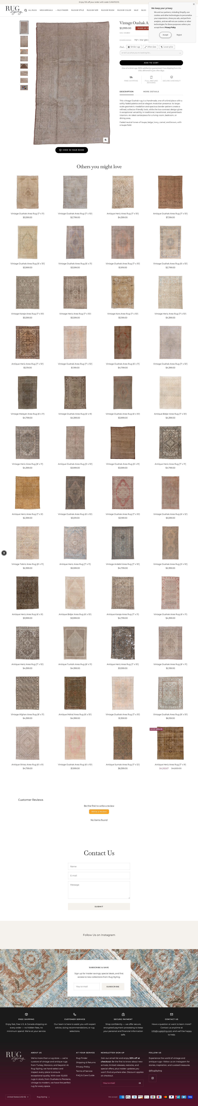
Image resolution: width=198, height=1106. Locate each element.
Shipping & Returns (85, 1062)
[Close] (193, 4)
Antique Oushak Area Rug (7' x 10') (170, 213)
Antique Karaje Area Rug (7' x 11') (123, 614)
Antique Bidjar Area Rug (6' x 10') (75, 614)
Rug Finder (62, 10)
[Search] (26, 10)
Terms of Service (84, 1071)
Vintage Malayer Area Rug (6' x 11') (27, 414)
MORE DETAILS (151, 91)
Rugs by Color (124, 10)
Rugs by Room (107, 10)
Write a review (99, 811)
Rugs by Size (92, 10)
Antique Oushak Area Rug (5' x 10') (75, 464)
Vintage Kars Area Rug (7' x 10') (122, 313)
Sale (136, 10)
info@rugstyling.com (162, 1031)
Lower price (168, 47)
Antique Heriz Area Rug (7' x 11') (170, 464)
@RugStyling (155, 1070)
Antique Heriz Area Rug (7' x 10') (123, 213)
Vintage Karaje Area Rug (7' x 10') (27, 313)
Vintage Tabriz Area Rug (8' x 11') (28, 564)
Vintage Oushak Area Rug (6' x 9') (75, 414)
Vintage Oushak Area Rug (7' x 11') (27, 213)
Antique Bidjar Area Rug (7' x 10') (170, 414)
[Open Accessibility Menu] (4, 553)
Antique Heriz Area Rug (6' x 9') (27, 614)
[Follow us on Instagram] (152, 1078)
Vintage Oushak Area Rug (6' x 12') (170, 514)
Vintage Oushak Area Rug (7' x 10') (75, 213)
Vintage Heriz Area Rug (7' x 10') (75, 313)
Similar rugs (135, 47)
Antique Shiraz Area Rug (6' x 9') (28, 764)
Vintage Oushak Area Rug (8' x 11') (170, 664)
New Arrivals (46, 10)
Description (127, 91)
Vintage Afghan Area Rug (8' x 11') (27, 714)
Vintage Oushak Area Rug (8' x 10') (170, 714)
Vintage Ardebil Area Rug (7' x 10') (123, 564)
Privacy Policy (83, 1066)
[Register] (139, 1083)
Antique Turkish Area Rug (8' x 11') (75, 664)
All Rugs (32, 10)
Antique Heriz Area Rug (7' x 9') (27, 514)
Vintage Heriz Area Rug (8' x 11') (27, 464)
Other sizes (151, 47)
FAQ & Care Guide (85, 1075)
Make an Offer (145, 28)
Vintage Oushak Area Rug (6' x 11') (75, 263)
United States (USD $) (16, 1097)
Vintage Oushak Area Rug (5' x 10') (170, 564)
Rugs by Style (77, 10)
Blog (143, 10)
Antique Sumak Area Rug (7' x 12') (123, 764)
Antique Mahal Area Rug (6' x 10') (75, 714)
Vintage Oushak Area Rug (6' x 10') (28, 263)
